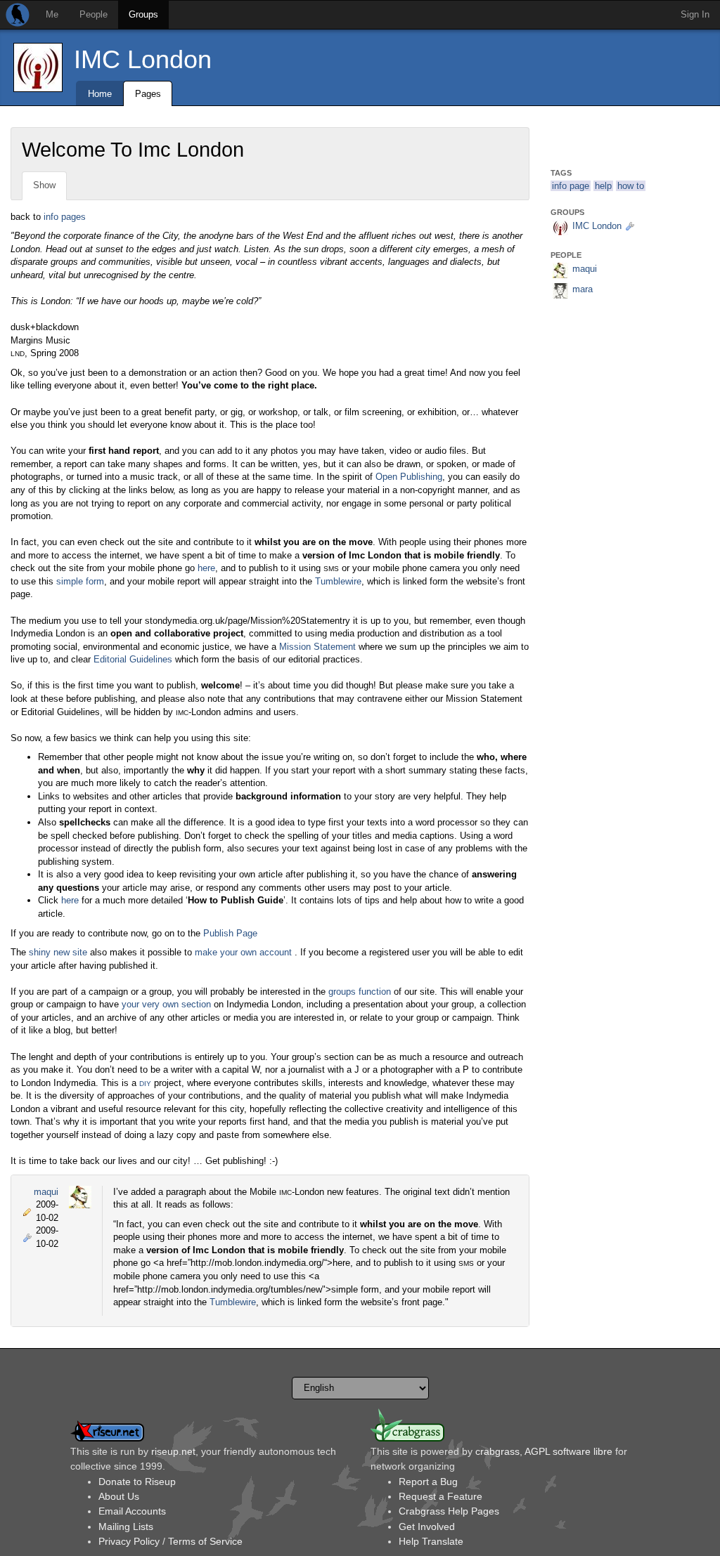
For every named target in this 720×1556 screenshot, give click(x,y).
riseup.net (173, 1451)
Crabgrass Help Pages (449, 1511)
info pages (65, 216)
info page (570, 186)
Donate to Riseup (137, 1481)
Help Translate (431, 1541)
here (206, 568)
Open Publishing (408, 476)
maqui (46, 1191)
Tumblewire (338, 581)
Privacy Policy (129, 1541)
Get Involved (427, 1526)
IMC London (143, 59)
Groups (143, 14)
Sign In (695, 14)
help (603, 186)
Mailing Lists (125, 1526)
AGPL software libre (568, 1451)
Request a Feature (440, 1496)
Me (52, 14)
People (93, 14)
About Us (118, 1496)
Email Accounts (132, 1511)
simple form (80, 581)
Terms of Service (205, 1541)
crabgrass (497, 1451)
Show (44, 185)
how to (630, 186)
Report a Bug (428, 1481)
